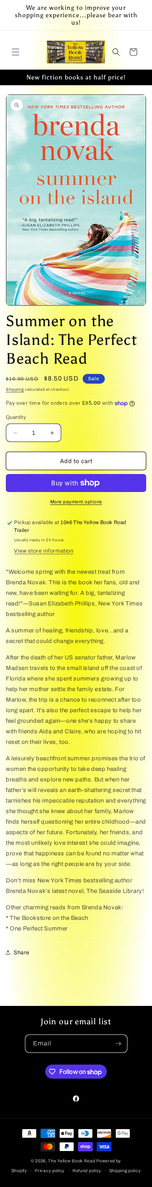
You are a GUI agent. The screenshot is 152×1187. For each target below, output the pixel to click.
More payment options (76, 502)
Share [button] (22, 952)
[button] (15, 52)
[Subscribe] (118, 1043)
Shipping (15, 389)
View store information (43, 551)
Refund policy (86, 1170)
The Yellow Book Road (71, 1160)
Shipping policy (125, 1170)
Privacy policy (50, 1170)
